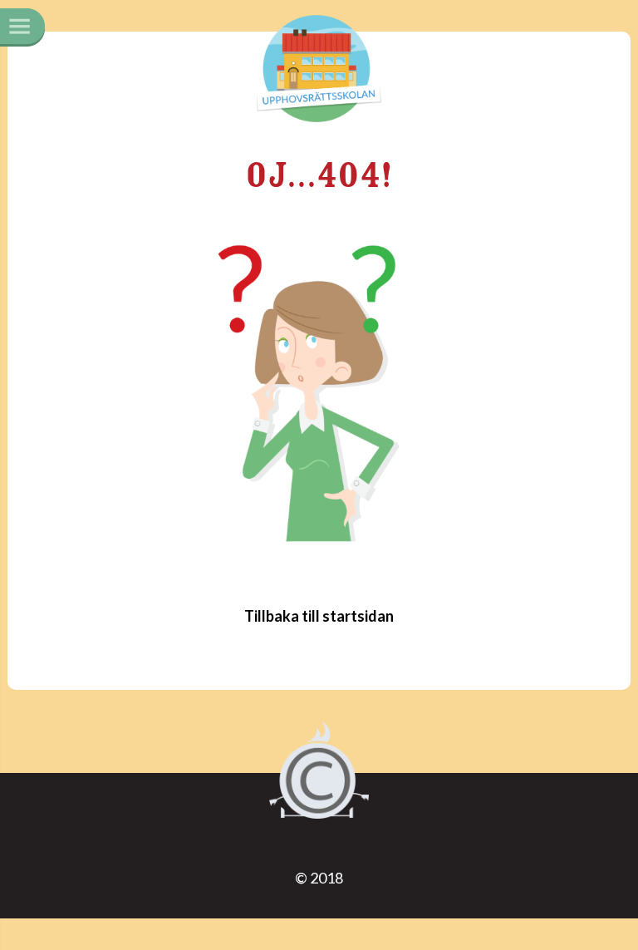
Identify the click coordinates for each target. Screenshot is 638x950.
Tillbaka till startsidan (319, 615)
